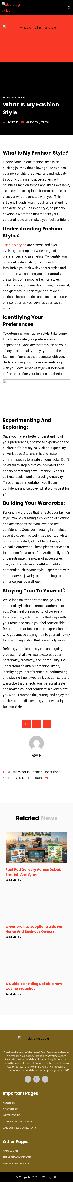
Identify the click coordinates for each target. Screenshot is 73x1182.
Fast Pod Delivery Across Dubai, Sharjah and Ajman (33, 872)
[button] (63, 8)
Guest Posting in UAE (17, 1121)
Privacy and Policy (16, 1163)
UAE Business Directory (19, 1127)
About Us (9, 1103)
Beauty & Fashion (14, 97)
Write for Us (12, 1115)
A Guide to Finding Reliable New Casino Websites (34, 986)
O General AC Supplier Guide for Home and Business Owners (34, 929)
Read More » (13, 879)
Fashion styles (14, 245)
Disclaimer (10, 1151)
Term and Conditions (17, 1157)
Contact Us (10, 1109)
